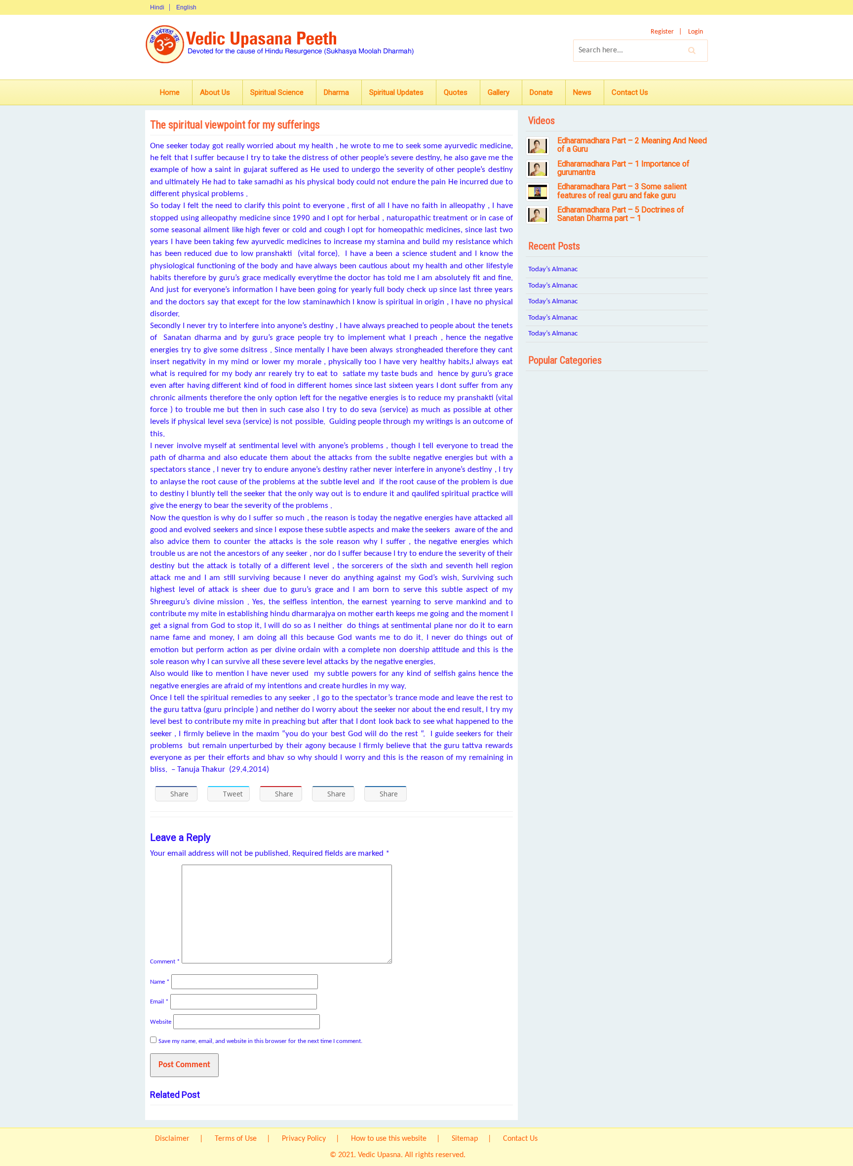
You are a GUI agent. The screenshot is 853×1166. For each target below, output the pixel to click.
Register (662, 32)
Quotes (455, 92)
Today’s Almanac (553, 269)
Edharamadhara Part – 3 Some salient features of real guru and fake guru (622, 191)
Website (160, 1022)
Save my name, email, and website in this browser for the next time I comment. (260, 1041)
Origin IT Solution (495, 1155)
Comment (165, 961)
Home (170, 92)
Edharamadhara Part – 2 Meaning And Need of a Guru (632, 145)
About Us (215, 92)
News (582, 92)
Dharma (336, 92)
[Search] (692, 50)
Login (695, 32)
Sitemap (465, 1139)
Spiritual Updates (396, 92)
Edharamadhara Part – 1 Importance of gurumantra (623, 168)
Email (159, 1002)
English (186, 7)
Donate (541, 92)
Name (159, 982)
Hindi (157, 7)
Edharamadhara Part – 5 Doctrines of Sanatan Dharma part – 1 (620, 214)
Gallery (498, 92)
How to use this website (388, 1139)
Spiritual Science (277, 92)
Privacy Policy (304, 1139)
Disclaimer (172, 1139)
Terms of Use (236, 1139)
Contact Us (630, 92)
